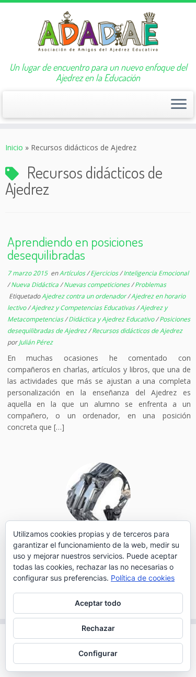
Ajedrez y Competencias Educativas (83, 307)
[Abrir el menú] (179, 105)
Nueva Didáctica (35, 284)
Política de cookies (143, 577)
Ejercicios (105, 273)
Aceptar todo (98, 602)
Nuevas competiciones (97, 284)
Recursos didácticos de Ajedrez (137, 330)
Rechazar (98, 628)
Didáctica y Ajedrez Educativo (112, 319)
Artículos (73, 273)
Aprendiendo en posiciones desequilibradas (75, 248)
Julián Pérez (36, 342)
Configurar (98, 653)
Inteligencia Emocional (156, 273)
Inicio (14, 147)
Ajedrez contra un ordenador (85, 296)
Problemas (150, 284)
